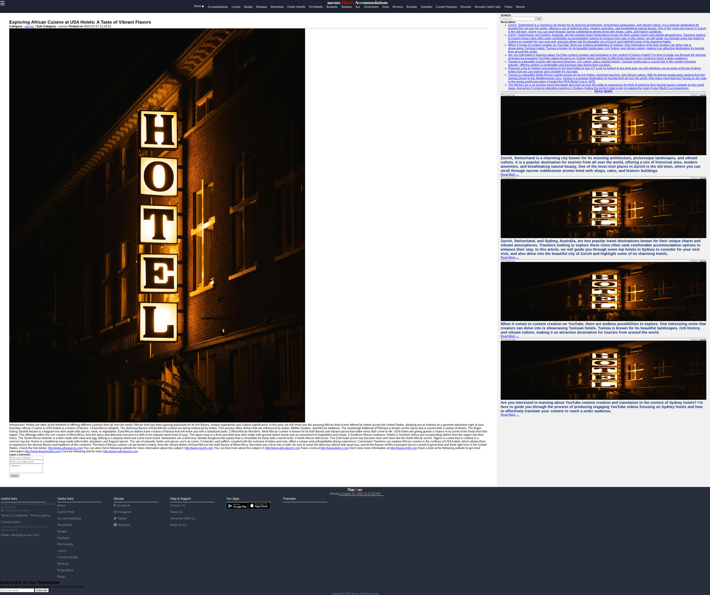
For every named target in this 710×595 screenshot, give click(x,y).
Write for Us (178, 525)
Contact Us (178, 505)
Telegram (123, 525)
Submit (14, 475)
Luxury (62, 551)
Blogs (61, 576)
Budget (62, 531)
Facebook (123, 505)
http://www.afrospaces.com (65, 448)
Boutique (63, 538)
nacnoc (29, 26)
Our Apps (232, 498)
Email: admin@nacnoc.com (20, 535)
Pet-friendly (65, 544)
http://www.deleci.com (334, 448)
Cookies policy (11, 522)
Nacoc (355, 489)
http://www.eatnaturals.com (120, 451)
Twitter (122, 518)
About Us (176, 512)
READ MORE (603, 91)
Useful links (9, 498)
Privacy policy (40, 515)
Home (61, 505)
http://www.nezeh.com (199, 448)
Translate (289, 498)
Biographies (65, 570)
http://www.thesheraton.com (43, 451)
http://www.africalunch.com (282, 448)
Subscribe (41, 590)
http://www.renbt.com (403, 448)
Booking (62, 563)
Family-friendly (67, 557)
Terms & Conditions (15, 515)
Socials (119, 498)
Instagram (123, 512)
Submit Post (65, 512)
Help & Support (180, 498)
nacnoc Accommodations (357, 2)
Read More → (510, 174)
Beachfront (64, 525)
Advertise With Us (182, 518)
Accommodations (69, 518)
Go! (539, 18)
